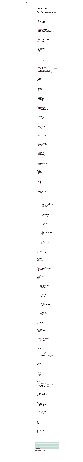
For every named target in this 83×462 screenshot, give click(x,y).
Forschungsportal (40, 270)
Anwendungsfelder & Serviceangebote (43, 411)
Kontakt (41, 182)
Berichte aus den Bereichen (41, 423)
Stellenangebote (39, 77)
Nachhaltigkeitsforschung (40, 329)
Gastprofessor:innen (42, 340)
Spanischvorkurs (41, 164)
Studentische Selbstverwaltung (42, 191)
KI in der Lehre (41, 412)
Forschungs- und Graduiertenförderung (41, 277)
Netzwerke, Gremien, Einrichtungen (42, 267)
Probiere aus (40, 116)
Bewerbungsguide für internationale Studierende (44, 137)
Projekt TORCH (41, 337)
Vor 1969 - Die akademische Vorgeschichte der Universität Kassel (46, 31)
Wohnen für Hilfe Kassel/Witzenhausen (45, 242)
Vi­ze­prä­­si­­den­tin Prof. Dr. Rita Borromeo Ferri (44, 39)
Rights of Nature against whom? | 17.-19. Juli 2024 (46, 356)
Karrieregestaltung (42, 286)
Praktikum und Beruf (40, 172)
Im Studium (38, 170)
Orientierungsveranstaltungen (42, 107)
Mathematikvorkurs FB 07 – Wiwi (43, 163)
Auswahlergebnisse (42, 127)
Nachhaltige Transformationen (41, 275)
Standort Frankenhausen (41, 89)
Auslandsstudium (41, 174)
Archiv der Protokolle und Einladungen (46, 216)
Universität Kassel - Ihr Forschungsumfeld (45, 304)
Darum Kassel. (40, 50)
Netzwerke (39, 372)
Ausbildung (39, 51)
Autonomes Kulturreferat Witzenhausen (46, 213)
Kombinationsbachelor (41, 96)
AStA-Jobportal (41, 251)
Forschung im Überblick (40, 260)
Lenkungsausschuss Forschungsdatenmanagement (45, 268)
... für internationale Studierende (42, 383)
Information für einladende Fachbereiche (44, 386)
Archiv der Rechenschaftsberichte (45, 205)
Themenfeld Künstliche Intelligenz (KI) (42, 404)
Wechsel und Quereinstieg (42, 129)
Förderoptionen (41, 288)
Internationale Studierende (41, 136)
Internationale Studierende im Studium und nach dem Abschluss (45, 252)
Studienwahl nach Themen (42, 108)
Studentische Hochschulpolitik (43, 193)
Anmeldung (42, 118)
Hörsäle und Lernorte (41, 189)
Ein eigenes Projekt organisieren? (44, 244)
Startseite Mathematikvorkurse (43, 155)
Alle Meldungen (41, 349)
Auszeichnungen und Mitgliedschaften (42, 266)
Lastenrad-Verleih (43, 233)
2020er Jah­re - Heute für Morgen (42, 21)
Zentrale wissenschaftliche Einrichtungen (43, 261)
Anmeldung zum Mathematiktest (43, 161)
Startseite (24, 6)
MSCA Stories (42, 303)
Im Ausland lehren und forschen (42, 393)
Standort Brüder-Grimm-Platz (41, 87)
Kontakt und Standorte (40, 80)
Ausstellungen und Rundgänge (41, 429)
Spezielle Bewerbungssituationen (43, 128)
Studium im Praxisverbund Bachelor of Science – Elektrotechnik (47, 73)
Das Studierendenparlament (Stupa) (45, 214)
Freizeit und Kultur (41, 190)
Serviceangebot (41, 279)
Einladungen (42, 224)
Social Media (38, 432)
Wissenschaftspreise (43, 287)
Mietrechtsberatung (43, 240)
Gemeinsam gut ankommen (41, 49)
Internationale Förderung (43, 294)
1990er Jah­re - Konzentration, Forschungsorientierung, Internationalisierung (47, 28)
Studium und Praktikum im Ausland (42, 173)
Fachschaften (42, 222)
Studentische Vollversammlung (44, 250)
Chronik (39, 20)
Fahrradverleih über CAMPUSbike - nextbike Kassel (46, 232)
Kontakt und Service (39, 395)
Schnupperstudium (42, 117)
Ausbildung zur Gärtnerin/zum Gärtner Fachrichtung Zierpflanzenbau (48, 61)
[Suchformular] (49, 0)
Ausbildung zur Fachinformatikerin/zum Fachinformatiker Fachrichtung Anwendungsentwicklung (48, 58)
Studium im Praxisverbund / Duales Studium (43, 101)
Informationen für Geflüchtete (42, 143)
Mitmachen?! (41, 243)
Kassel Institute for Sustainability (42, 330)
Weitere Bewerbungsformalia (42, 135)
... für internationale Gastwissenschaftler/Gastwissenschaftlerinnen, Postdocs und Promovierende (48, 385)
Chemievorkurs (41, 153)
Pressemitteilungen (39, 421)
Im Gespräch (40, 347)
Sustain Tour (40, 374)
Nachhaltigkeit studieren (40, 364)
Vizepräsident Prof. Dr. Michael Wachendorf (44, 38)
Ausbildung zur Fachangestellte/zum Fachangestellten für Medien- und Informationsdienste (48, 56)
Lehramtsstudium (40, 97)
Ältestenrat (43, 215)
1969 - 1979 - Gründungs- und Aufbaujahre (44, 30)
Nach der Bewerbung (39, 146)
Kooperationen (40, 380)
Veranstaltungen (41, 315)
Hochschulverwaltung (40, 42)
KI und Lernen (42, 414)
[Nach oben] (58, 458)
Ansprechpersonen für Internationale (43, 144)
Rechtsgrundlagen (43, 225)
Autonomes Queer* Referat (45, 206)
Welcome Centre (40, 382)
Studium (38, 91)
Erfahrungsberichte (41, 180)
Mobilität (39, 371)
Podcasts (38, 433)
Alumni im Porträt (40, 79)
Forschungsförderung (40, 278)
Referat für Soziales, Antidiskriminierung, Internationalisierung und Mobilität (49, 197)
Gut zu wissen (42, 297)
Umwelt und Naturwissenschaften (44, 109)
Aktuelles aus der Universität (40, 401)
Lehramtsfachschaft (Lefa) (45, 223)
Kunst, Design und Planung (43, 110)
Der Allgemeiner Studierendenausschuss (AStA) (46, 194)
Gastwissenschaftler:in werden (43, 284)
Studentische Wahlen (43, 217)
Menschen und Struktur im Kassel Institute (44, 338)
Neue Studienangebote (40, 100)
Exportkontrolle (41, 314)
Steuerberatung (42, 241)
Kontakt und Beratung (39, 258)
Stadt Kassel (39, 90)
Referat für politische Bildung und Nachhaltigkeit (47, 204)
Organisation (38, 32)
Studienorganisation (40, 171)
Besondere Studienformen (42, 125)
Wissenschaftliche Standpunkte (41, 424)
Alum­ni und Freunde (39, 78)
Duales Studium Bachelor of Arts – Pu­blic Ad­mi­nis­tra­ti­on (46, 72)
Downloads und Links (42, 184)
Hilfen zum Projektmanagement (43, 313)
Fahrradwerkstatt (43, 234)
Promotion (39, 321)
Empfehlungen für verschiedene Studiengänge (45, 156)
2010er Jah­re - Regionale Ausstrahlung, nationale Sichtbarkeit (46, 23)
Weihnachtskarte (40, 439)
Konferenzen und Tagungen (40, 430)
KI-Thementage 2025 (41, 405)
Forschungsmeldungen (41, 276)
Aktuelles (41, 183)
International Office (40, 396)
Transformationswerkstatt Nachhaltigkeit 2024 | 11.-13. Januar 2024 (48, 357)
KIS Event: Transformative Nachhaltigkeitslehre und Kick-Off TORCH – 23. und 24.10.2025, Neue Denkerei (50, 352)
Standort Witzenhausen (41, 88)
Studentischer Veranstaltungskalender (44, 249)
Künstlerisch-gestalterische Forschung (44, 285)
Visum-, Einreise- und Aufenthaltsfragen (43, 387)
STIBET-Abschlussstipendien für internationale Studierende (46, 253)
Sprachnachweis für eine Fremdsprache (43, 133)
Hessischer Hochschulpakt (41, 403)
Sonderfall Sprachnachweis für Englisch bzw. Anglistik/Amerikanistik (48, 134)
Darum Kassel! (40, 145)
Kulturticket (42, 231)
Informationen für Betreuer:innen (44, 302)
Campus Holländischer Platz (41, 81)
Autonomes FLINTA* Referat (45, 207)
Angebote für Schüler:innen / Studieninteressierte (43, 106)
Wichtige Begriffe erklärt (42, 151)
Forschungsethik (42, 311)
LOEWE (41, 293)
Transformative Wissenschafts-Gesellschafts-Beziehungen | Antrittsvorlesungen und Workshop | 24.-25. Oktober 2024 (47, 355)
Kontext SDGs (41, 332)
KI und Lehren (42, 413)
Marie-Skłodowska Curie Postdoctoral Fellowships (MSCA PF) (47, 296)
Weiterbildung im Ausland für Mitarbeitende (43, 394)
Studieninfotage (41, 119)
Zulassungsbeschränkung (42, 126)
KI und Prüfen (42, 415)
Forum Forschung (41, 269)
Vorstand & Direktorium (42, 341)
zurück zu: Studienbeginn (43, 162)
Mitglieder (41, 339)
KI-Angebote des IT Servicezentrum (44, 420)
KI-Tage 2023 (41, 406)
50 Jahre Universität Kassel (43, 22)
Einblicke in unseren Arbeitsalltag (42, 48)
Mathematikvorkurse (41, 154)
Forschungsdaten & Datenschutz (43, 312)
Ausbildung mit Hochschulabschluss (43, 67)
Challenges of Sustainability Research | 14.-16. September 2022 (48, 362)
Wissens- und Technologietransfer (41, 323)
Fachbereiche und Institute (41, 41)
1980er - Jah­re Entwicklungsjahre (43, 29)
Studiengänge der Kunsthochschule (42, 98)
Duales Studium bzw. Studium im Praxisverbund (44, 71)
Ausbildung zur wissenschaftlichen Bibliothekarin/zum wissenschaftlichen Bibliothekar (48, 69)
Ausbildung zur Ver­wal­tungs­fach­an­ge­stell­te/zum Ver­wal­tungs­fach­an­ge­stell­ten (49, 66)
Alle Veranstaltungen (42, 350)
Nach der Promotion (40, 322)
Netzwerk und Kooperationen (42, 346)
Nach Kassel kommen (39, 381)
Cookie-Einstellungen (26, 458)
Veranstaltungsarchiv (42, 353)
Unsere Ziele (40, 331)
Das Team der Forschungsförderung (44, 320)
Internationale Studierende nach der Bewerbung (43, 165)
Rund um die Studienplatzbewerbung (42, 124)
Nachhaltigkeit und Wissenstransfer (41, 365)
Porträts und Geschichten (40, 431)
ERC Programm (42, 295)
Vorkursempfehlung (41, 152)
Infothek (40, 181)
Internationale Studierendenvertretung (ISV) (46, 235)
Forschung (38, 259)
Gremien (39, 40)
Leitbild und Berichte (40, 19)
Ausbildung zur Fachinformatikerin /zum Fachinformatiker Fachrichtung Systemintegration (48, 60)
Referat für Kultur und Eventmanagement (46, 203)
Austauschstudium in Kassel (42, 142)
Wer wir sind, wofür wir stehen (41, 47)
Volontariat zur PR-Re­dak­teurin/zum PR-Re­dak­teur (45, 70)
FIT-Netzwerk (40, 306)
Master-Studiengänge (40, 99)
